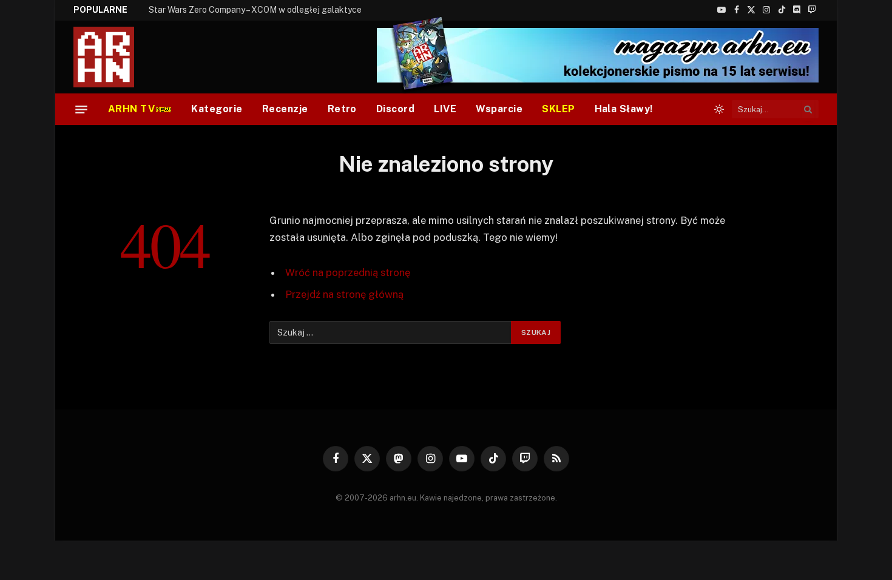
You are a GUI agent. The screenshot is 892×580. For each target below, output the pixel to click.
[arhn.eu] (112, 57)
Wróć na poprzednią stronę (347, 272)
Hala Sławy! (624, 109)
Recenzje (285, 109)
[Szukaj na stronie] (808, 109)
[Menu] (81, 109)
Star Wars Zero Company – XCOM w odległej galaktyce (255, 10)
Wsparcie (499, 109)
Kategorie (216, 109)
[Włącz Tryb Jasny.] (719, 109)
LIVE (445, 109)
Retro (342, 109)
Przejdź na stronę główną (344, 294)
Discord (395, 109)
